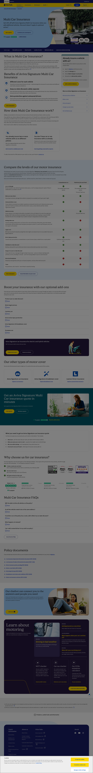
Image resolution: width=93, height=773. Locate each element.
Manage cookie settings (80, 770)
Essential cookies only (79, 765)
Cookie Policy (39, 763)
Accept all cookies (79, 759)
